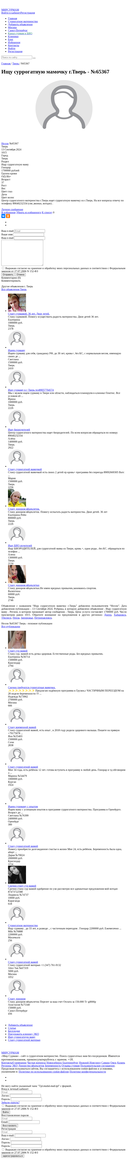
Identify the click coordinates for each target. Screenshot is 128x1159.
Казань (121, 1062)
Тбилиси (6, 617)
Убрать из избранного (28, 212)
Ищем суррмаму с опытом (23, 806)
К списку (47, 212)
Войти (11, 48)
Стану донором (17, 998)
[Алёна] (17, 426)
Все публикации (10, 626)
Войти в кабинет (10, 12)
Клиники (13, 36)
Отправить (8, 274)
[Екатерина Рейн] (17, 505)
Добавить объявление (20, 24)
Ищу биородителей (19, 429)
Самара (105, 1062)
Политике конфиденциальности (88, 1071)
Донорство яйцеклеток (31, 1065)
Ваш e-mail (7, 231)
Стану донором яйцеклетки (23, 585)
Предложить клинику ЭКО (23, 1034)
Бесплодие (14, 1031)
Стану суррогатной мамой (23, 766)
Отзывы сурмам (71, 1065)
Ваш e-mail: (7, 1135)
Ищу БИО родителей (20, 545)
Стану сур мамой (18, 650)
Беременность (53, 1065)
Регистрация (27, 12)
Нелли (5, 143)
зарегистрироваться (13, 1156)
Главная (12, 18)
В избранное (8, 212)
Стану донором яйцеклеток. (24, 508)
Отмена (20, 274)
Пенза (16, 617)
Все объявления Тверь (13, 289)
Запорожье (27, 617)
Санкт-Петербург (18, 30)
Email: (4, 1122)
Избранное (14, 42)
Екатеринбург (70, 1062)
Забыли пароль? (10, 1102)
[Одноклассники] (8, 216)
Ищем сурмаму (16, 350)
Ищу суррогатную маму (21, 1037)
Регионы (6, 1065)
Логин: (5, 1095)
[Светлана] (17, 347)
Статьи (12, 1028)
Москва (12, 27)
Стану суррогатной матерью (24, 1040)
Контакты (13, 45)
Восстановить (10, 1125)
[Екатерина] (17, 310)
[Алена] (17, 542)
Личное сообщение (12, 209)
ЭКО (15, 1065)
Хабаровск (120, 614)
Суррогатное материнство (23, 21)
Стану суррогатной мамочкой (25, 469)
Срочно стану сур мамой (22, 885)
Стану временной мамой (22, 727)
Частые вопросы (36, 1062)
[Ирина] (17, 387)
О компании (19, 1062)
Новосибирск (54, 1062)
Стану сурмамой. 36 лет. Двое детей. (29, 313)
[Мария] (17, 466)
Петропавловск (43, 617)
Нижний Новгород (90, 1062)
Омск (113, 1062)
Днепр (108, 614)
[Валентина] (17, 582)
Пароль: (5, 1099)
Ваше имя (6, 234)
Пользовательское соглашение (97, 1065)
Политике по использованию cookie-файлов (44, 1071)
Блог (10, 39)
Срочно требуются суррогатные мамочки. (32, 687)
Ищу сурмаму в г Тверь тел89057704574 (31, 390)
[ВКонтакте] (3, 216)
